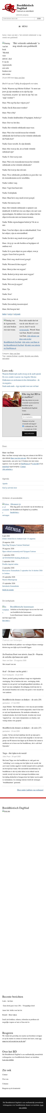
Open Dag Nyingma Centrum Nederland (15, 545)
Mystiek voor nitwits (31, 356)
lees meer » (6, 620)
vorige (10, 314)
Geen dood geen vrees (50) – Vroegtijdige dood (18, 1005)
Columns (5, 1084)
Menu (25, 26)
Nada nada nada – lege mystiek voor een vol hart (20, 386)
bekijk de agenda (8, 590)
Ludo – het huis (7, 1001)
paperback (5, 466)
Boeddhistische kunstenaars (22, 606)
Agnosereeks (24, 329)
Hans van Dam (13, 35)
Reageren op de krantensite (11, 1088)
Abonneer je (15, 504)
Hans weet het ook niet (18, 458)
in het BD (35, 464)
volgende (17, 314)
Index (4, 314)
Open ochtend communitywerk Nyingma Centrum (19, 551)
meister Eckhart (12, 356)
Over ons (5, 1079)
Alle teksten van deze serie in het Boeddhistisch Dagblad (21, 339)
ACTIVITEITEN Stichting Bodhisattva (15, 558)
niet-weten (5, 358)
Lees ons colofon (8, 1060)
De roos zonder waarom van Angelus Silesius (19, 377)
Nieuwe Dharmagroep (9, 579)
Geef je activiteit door (9, 488)
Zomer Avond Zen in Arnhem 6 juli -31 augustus (18, 538)
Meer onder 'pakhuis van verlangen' (30, 790)
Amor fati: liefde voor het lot (12, 1010)
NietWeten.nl (25, 464)
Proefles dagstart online (10, 564)
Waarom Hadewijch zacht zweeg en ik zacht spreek (21, 374)
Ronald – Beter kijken (9, 1015)
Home (4, 35)
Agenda (4, 483)
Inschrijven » (14, 512)
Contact (23, 466)
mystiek (21, 356)
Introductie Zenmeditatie (10, 586)
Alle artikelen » (7, 469)
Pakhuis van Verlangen (12, 640)
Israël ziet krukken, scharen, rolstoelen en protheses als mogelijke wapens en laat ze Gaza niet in (20, 1020)
